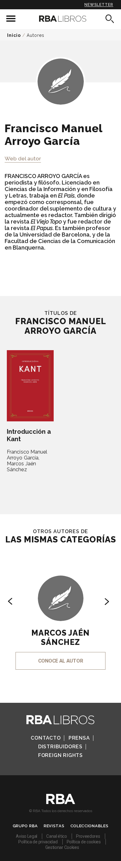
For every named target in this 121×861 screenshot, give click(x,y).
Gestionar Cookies (62, 847)
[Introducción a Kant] (30, 385)
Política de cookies (84, 841)
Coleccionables (89, 826)
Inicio (14, 35)
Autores (35, 35)
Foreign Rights (60, 755)
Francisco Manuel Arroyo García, (27, 455)
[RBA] (60, 802)
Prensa (79, 738)
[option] (60, 614)
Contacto (45, 738)
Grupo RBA (25, 826)
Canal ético (56, 836)
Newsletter (98, 4)
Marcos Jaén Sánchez (21, 466)
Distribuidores (60, 747)
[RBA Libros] (60, 18)
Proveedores (88, 836)
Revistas (54, 826)
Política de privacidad (37, 841)
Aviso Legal (26, 836)
